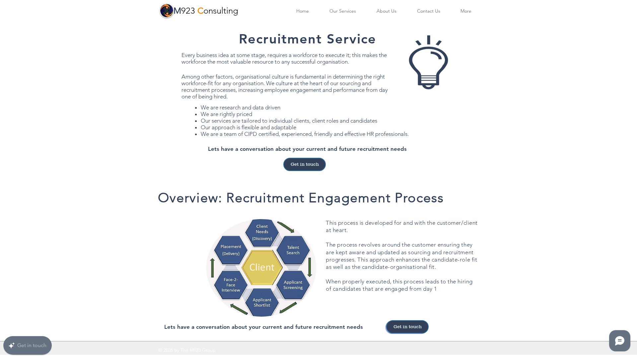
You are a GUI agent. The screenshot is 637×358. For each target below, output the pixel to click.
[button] (465, 11)
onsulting (220, 11)
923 (189, 11)
